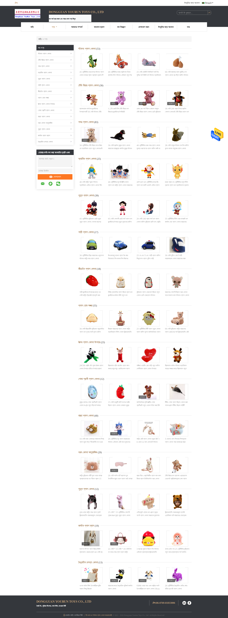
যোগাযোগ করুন (143, 26)
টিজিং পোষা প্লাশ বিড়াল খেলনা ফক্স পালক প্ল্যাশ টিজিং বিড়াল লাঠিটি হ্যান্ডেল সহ (176, 405)
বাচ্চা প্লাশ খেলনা (44, 116)
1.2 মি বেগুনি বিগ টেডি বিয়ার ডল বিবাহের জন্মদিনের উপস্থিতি (118, 110)
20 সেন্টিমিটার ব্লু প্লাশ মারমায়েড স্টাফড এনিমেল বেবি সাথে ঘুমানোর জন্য (119, 442)
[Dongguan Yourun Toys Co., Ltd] (32, 13)
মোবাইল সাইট (69, 615)
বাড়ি (32, 26)
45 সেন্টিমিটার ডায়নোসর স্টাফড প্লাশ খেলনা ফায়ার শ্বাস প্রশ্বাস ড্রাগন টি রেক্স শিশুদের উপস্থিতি (92, 75)
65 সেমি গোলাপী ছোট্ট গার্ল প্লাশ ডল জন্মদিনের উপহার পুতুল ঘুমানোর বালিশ (120, 220)
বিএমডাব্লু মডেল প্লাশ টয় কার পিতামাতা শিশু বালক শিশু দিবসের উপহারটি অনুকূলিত (118, 258)
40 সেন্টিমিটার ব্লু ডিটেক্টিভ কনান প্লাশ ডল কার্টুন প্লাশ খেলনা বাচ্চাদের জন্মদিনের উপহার (120, 185)
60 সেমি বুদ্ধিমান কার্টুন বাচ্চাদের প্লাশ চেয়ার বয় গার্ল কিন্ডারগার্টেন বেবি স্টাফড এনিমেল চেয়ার (177, 332)
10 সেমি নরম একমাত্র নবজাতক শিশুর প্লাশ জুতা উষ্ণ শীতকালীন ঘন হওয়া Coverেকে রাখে (92, 442)
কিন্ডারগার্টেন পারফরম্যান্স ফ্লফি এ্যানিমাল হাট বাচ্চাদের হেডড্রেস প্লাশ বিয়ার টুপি (175, 515)
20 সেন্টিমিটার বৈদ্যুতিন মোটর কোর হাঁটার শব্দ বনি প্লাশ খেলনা (176, 587)
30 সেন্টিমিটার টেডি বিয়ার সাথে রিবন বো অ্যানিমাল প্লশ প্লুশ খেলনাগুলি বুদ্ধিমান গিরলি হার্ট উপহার (91, 148)
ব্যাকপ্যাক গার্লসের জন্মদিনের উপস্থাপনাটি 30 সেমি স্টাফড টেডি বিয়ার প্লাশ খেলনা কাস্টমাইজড (90, 111)
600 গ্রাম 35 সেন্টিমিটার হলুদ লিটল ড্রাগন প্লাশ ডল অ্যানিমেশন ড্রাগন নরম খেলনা (177, 185)
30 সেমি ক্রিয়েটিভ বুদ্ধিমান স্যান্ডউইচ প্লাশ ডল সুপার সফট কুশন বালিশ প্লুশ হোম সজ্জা (92, 332)
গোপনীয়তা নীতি (78, 615)
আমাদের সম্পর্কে (76, 26)
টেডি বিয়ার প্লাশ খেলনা (46, 60)
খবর (188, 26)
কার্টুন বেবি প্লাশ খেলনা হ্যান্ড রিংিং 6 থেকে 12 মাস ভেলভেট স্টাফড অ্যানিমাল (148, 442)
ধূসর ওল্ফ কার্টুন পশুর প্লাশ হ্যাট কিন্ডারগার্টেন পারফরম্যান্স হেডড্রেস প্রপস (91, 515)
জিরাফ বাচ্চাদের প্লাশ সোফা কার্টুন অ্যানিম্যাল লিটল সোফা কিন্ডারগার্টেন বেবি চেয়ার (120, 332)
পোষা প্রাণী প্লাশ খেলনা (46, 110)
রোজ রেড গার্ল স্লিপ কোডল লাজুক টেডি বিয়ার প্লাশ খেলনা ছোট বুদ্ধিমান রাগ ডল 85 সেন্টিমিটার (149, 111)
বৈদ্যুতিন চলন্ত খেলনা (45, 142)
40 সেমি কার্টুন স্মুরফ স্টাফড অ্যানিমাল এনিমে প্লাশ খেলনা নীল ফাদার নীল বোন (91, 185)
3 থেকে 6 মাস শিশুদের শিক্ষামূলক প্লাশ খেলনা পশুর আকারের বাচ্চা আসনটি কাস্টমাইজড (175, 442)
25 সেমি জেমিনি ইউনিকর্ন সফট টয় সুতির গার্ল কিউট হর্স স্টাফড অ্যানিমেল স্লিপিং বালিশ (149, 75)
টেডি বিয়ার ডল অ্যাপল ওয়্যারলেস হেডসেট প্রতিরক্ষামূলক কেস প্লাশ (176, 477)
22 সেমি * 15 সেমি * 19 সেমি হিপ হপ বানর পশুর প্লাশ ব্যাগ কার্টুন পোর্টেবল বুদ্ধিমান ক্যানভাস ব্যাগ (120, 552)
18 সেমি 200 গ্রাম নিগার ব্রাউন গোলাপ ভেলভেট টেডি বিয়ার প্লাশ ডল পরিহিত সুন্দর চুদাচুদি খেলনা (177, 111)
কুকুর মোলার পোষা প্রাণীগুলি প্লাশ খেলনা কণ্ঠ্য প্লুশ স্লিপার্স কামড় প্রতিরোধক (91, 405)
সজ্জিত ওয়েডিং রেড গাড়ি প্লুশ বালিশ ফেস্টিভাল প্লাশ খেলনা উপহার (148, 367)
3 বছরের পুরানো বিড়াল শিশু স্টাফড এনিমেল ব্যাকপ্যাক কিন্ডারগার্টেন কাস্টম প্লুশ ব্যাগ (148, 552)
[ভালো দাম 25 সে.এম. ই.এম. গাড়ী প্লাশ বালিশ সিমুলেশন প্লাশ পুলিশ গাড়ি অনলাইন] (149, 245)
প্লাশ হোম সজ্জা (43, 98)
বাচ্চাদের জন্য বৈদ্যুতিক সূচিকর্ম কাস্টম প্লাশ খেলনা (120, 587)
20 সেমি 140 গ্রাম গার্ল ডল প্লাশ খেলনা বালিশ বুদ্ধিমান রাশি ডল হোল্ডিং (149, 220)
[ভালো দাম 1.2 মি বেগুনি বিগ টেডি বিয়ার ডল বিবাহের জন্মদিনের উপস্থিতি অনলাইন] (120, 98)
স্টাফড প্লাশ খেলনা (44, 53)
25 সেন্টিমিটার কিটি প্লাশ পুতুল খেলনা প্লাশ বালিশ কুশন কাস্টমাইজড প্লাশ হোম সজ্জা (148, 332)
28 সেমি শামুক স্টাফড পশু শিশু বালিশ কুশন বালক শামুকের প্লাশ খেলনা (177, 147)
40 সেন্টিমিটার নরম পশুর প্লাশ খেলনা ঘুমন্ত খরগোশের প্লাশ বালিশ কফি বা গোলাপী (148, 148)
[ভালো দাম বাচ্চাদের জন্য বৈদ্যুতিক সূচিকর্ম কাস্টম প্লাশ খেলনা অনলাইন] (120, 575)
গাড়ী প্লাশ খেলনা (44, 85)
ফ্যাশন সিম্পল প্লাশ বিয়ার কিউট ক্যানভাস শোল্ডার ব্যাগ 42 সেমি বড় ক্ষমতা (91, 552)
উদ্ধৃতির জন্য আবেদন (192, 3)
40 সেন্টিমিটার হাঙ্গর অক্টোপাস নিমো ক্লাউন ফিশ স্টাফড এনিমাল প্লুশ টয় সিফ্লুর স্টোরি (120, 75)
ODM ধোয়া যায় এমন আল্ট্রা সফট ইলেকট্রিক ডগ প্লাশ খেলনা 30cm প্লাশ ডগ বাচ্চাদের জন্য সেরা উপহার (148, 588)
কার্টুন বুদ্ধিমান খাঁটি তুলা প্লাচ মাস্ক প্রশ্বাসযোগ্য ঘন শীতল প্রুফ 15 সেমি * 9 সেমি (91, 478)
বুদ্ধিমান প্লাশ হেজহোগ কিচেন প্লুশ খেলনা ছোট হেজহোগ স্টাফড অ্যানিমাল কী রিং (148, 295)
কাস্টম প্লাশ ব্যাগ (44, 135)
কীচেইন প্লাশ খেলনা (45, 91)
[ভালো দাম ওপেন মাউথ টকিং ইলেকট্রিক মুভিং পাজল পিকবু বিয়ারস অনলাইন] (92, 575)
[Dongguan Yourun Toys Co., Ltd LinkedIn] (184, 602)
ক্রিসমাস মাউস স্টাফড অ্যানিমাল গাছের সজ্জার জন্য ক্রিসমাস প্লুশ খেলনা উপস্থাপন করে (176, 368)
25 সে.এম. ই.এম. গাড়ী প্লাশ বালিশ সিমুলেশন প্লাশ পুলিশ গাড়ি (148, 257)
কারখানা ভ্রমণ (99, 26)
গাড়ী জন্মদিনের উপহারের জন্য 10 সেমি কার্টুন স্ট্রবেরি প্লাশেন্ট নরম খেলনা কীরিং (90, 295)
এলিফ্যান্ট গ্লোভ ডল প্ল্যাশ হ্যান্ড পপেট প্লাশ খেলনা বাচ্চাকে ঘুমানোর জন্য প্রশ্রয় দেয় (148, 515)
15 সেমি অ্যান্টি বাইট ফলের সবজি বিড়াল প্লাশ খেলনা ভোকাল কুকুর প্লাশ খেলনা (119, 405)
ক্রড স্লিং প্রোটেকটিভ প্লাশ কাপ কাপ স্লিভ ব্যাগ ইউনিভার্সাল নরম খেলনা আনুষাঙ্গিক (149, 478)
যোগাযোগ (57, 176)
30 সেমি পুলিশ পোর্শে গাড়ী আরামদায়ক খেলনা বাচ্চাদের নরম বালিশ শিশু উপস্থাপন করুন (175, 258)
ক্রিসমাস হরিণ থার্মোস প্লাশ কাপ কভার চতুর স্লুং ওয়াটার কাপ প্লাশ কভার (119, 368)
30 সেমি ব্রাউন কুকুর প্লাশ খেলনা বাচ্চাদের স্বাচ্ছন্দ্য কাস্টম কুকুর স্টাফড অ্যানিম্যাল (120, 148)
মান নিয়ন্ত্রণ (121, 26)
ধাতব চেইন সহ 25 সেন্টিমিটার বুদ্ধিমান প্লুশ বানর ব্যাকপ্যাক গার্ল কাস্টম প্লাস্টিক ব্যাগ (177, 552)
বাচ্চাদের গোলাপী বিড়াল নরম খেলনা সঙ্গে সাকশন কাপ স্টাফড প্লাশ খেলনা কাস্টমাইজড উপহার (177, 295)
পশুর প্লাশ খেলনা (43, 66)
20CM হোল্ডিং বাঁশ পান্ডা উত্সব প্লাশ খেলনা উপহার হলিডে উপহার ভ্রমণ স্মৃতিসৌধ (91, 368)
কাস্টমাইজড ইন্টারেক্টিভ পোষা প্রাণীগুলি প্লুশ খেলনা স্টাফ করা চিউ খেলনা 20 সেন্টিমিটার (148, 405)
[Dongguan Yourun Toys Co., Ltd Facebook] (190, 602)
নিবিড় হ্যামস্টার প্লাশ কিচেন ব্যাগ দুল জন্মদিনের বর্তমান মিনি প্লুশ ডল (120, 293)
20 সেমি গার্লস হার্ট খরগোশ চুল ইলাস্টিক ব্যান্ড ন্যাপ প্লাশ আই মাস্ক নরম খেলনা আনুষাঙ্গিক (120, 478)
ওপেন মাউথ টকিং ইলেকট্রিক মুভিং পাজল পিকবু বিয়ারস (90, 587)
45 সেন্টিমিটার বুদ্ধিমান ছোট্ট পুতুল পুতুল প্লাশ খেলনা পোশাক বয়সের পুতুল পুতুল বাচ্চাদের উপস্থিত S (90, 222)
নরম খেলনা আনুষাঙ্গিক (45, 123)
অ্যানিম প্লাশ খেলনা (45, 72)
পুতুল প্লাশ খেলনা (44, 79)
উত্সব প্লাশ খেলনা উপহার (46, 104)
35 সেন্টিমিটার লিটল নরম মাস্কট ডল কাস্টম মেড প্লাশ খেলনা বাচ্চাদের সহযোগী (176, 222)
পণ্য (53, 26)
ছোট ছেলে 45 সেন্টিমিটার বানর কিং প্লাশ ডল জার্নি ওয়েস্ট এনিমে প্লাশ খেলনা (148, 185)
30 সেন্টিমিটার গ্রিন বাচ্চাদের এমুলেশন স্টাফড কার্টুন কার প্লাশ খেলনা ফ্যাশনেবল (92, 258)
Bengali (208, 3)
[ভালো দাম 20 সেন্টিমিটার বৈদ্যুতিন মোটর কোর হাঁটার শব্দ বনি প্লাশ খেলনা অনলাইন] (177, 575)
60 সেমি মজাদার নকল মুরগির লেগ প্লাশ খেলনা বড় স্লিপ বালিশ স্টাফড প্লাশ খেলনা (176, 75)
